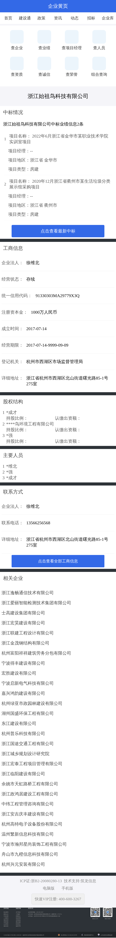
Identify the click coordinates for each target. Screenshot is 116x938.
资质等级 (6, 922)
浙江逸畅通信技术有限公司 (28, 592)
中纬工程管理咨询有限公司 (28, 804)
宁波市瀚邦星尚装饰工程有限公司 (34, 844)
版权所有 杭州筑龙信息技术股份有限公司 (33, 935)
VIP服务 (18, 914)
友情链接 (18, 920)
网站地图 (18, 922)
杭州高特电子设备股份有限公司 (32, 824)
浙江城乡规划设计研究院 (25, 753)
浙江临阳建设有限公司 (23, 773)
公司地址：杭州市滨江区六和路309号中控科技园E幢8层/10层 (44, 916)
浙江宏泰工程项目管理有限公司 (32, 763)
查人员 (99, 48)
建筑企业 (6, 914)
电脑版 (49, 888)
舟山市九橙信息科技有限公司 (30, 854)
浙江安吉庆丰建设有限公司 (28, 814)
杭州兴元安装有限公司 (23, 864)
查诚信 (44, 74)
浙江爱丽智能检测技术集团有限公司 (36, 602)
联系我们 (18, 924)
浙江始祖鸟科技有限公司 (27, 124)
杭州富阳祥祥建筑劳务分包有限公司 (36, 653)
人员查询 (6, 918)
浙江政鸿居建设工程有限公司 (30, 794)
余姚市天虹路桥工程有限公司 (30, 783)
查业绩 (44, 48)
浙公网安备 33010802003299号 (69, 935)
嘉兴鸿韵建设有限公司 (23, 693)
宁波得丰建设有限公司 (23, 663)
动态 (75, 18)
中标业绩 (6, 916)
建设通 (25, 18)
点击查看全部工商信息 (58, 561)
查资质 (17, 74)
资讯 (58, 18)
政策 (41, 18)
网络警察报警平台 (89, 935)
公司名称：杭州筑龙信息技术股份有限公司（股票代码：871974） (45, 914)
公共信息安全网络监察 (106, 935)
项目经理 (6, 920)
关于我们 (18, 912)
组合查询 (99, 74)
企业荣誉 (6, 924)
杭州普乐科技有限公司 (23, 733)
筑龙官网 (18, 918)
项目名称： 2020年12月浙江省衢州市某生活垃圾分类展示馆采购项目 (59, 184)
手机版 (67, 888)
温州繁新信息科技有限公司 (28, 834)
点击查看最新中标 (58, 231)
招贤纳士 (18, 916)
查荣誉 (72, 74)
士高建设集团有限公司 (23, 612)
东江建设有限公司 (19, 723)
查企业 (17, 48)
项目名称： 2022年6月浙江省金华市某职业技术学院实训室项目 (58, 139)
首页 (8, 18)
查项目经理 (72, 48)
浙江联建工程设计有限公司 (28, 633)
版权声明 (18, 926)
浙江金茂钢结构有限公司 (25, 643)
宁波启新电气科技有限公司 (28, 683)
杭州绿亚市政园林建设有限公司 (32, 703)
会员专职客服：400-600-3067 (35, 912)
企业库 (108, 18)
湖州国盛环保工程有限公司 (28, 713)
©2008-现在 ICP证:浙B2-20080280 (13, 935)
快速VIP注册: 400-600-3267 (58, 899)
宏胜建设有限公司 (19, 673)
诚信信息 (6, 926)
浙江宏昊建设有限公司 (23, 622)
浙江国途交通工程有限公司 (28, 743)
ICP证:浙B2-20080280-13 (41, 881)
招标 (91, 18)
